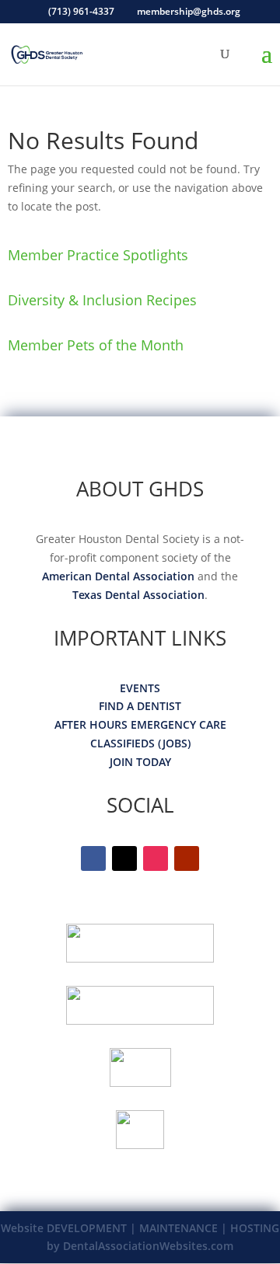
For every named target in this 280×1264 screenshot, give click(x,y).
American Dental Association (118, 576)
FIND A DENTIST (140, 705)
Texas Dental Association (138, 594)
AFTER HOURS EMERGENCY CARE (140, 724)
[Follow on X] (124, 858)
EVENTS (140, 688)
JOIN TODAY (140, 761)
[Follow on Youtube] (186, 858)
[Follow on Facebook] (93, 858)
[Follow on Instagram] (155, 858)
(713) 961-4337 (81, 11)
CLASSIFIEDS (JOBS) (140, 743)
